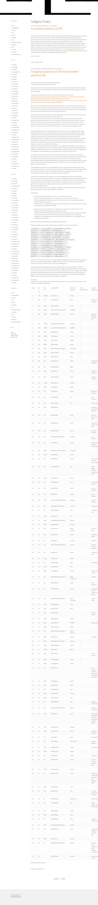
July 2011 (14, 168)
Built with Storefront (16, 897)
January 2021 (15, 86)
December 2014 (15, 127)
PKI (13, 47)
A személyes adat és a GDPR (46, 28)
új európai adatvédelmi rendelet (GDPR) (50, 37)
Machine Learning (16, 42)
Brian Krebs (35, 89)
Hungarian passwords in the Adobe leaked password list (55, 73)
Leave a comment (53, 25)
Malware (14, 44)
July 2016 (14, 117)
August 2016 (15, 115)
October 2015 (15, 120)
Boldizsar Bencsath (49, 68)
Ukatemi (55, 82)
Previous (56, 879)
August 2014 (15, 132)
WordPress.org (14, 337)
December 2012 (15, 151)
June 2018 (14, 98)
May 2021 (14, 79)
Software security (16, 54)
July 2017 (14, 108)
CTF (13, 32)
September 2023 (16, 72)
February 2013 (15, 146)
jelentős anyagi (49, 41)
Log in (12, 332)
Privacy (40, 62)
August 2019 (15, 96)
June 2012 (14, 161)
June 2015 (14, 125)
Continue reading (35, 56)
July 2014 (14, 134)
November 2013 (15, 139)
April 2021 (14, 81)
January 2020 (15, 91)
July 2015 (14, 122)
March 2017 (14, 110)
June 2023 (14, 74)
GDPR (37, 62)
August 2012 (15, 156)
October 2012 (15, 154)
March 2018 (14, 101)
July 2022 (14, 76)
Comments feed (14, 335)
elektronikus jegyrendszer (78, 50)
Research (14, 52)
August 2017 (15, 105)
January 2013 (15, 149)
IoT (13, 40)
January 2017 (15, 113)
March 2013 (14, 144)
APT (13, 25)
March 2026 (14, 67)
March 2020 (14, 89)
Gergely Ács (45, 25)
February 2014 (15, 137)
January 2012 (15, 163)
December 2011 (15, 166)
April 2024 (14, 69)
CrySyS (14, 30)
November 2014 (15, 130)
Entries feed (13, 334)
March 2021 (14, 84)
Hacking (38, 869)
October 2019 (15, 93)
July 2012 (14, 159)
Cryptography (15, 28)
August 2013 (15, 142)
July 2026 (14, 64)
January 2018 (15, 103)
